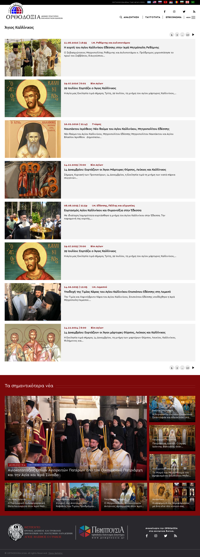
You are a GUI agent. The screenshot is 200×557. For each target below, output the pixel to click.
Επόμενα (193, 34)
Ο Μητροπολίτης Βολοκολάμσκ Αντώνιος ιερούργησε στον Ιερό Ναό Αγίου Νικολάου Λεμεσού (123, 505)
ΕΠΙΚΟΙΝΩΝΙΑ (174, 17)
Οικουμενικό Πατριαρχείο (40, 465)
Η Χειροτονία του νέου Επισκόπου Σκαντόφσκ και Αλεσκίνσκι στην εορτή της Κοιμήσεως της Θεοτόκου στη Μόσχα (172, 416)
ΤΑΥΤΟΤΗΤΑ (152, 17)
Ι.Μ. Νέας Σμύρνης (17, 499)
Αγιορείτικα (158, 499)
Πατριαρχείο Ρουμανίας (164, 440)
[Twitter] (180, 11)
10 (187, 35)
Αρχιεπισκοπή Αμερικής (68, 499)
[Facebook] (160, 11)
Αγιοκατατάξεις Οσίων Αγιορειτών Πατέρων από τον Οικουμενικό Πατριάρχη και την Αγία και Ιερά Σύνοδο (75, 472)
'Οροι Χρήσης (55, 553)
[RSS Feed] (190, 11)
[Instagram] (170, 11)
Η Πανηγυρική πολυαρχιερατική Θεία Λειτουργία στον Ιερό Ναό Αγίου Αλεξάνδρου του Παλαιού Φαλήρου (26, 505)
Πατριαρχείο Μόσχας (163, 410)
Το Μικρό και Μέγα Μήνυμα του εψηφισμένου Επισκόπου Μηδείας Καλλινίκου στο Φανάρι (172, 474)
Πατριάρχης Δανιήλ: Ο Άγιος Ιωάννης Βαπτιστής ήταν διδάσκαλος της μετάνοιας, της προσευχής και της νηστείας (171, 445)
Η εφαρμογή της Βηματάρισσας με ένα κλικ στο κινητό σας (171, 505)
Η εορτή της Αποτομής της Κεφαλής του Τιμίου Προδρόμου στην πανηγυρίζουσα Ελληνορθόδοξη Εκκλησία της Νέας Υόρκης (75, 505)
